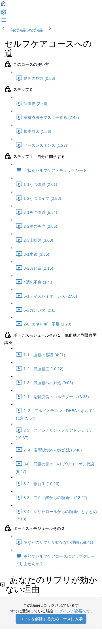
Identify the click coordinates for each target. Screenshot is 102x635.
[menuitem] (3, 13)
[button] (3, 5)
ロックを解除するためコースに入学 (51, 618)
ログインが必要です (73, 611)
